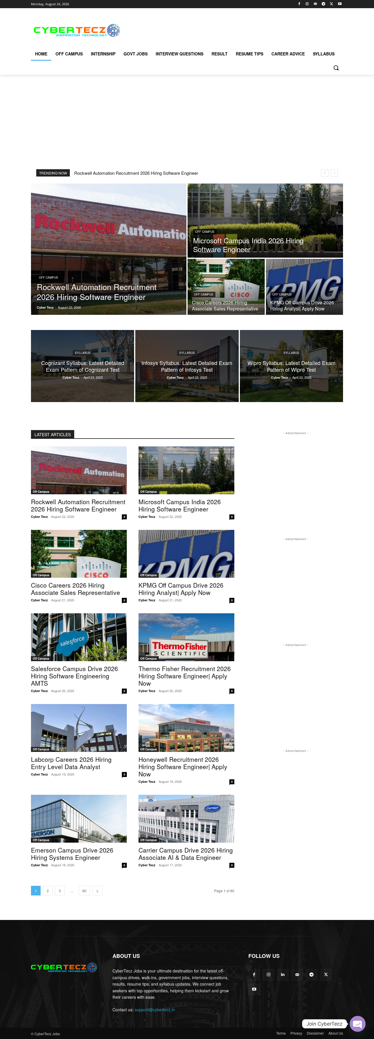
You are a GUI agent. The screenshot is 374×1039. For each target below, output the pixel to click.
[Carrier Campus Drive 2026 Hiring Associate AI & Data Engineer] (186, 819)
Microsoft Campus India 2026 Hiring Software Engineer (179, 505)
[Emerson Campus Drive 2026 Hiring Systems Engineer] (79, 819)
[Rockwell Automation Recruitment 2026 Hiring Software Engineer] (108, 249)
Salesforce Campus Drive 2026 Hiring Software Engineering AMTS (74, 675)
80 (84, 890)
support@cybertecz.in (155, 1009)
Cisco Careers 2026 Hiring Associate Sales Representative (75, 589)
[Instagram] (307, 4)
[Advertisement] (230, 29)
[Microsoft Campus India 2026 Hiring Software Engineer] (265, 221)
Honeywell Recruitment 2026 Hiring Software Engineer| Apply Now (182, 766)
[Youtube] (339, 4)
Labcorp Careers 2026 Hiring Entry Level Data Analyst (71, 763)
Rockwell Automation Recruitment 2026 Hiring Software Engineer (136, 173)
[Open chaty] (358, 1024)
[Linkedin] (282, 974)
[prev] (324, 173)
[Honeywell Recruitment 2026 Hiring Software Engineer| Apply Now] (186, 728)
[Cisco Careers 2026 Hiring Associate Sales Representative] (226, 287)
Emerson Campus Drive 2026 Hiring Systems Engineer (72, 854)
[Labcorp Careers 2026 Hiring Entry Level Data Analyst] (79, 728)
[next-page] (97, 890)
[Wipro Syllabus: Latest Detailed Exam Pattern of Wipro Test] (291, 366)
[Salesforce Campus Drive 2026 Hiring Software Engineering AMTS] (79, 637)
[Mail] (315, 4)
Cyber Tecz (39, 516)
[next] (334, 173)
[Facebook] (299, 4)
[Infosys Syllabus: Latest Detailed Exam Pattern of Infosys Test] (186, 366)
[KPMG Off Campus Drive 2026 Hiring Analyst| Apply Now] (304, 287)
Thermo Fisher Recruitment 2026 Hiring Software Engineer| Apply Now (184, 675)
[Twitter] (331, 4)
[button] (336, 68)
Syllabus (83, 353)
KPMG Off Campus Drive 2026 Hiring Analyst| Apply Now (181, 589)
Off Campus (48, 277)
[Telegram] (323, 4)
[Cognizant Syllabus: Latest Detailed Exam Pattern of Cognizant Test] (82, 366)
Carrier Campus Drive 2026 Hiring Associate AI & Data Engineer (185, 854)
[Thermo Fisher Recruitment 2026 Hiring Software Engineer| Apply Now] (186, 637)
